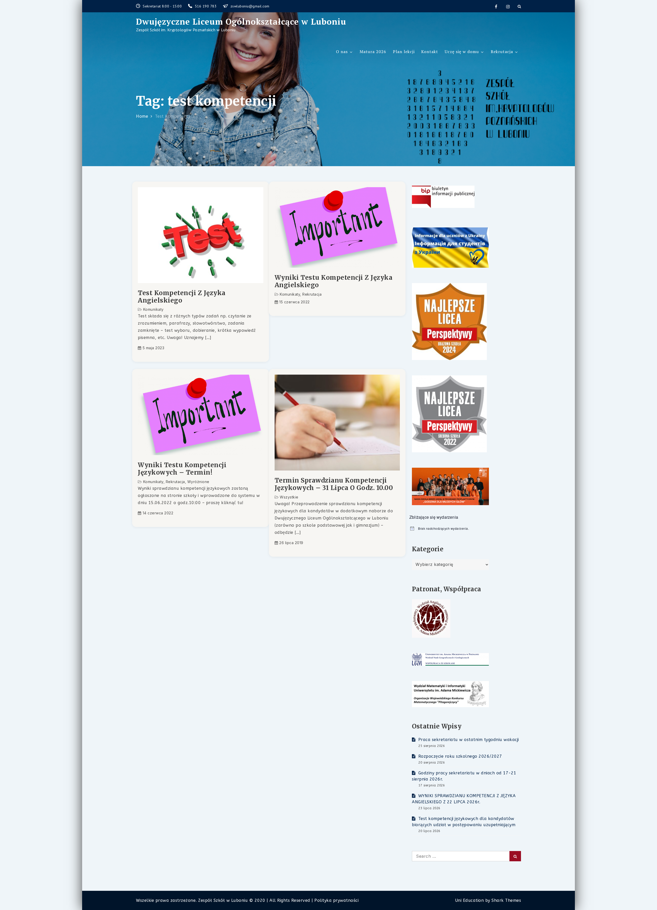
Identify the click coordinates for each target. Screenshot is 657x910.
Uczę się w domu (462, 51)
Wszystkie (289, 497)
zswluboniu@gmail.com (249, 6)
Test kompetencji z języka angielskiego (182, 296)
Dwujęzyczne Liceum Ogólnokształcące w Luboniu (241, 21)
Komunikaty (153, 309)
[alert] (465, 528)
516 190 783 (206, 6)
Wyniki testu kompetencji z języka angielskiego (334, 281)
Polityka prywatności (336, 900)
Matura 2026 (373, 51)
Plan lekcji (404, 51)
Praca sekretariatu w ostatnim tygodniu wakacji (468, 739)
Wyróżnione (198, 481)
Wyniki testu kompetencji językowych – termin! (182, 469)
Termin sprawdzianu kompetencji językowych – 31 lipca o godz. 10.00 (334, 484)
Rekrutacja (502, 51)
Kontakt (429, 51)
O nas (342, 51)
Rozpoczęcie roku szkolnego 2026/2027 (460, 756)
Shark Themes (506, 900)
